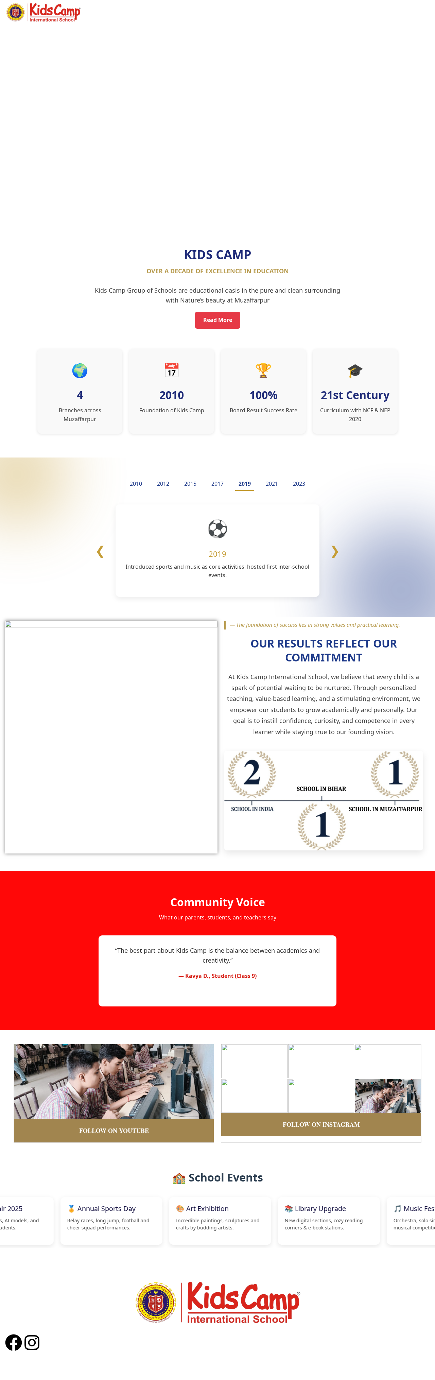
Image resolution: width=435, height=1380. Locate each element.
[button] (217, 209)
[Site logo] (43, 12)
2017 (217, 483)
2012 (163, 483)
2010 (136, 483)
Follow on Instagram (321, 1124)
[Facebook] (13, 1342)
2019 (245, 483)
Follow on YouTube (114, 1130)
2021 (272, 483)
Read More (217, 320)
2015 (190, 483)
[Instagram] (31, 1342)
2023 (299, 483)
